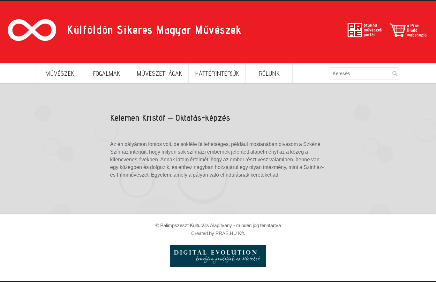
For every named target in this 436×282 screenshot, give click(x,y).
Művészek (59, 73)
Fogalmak (106, 73)
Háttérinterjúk (217, 73)
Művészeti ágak (159, 73)
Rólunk (269, 73)
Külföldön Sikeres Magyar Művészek (154, 29)
